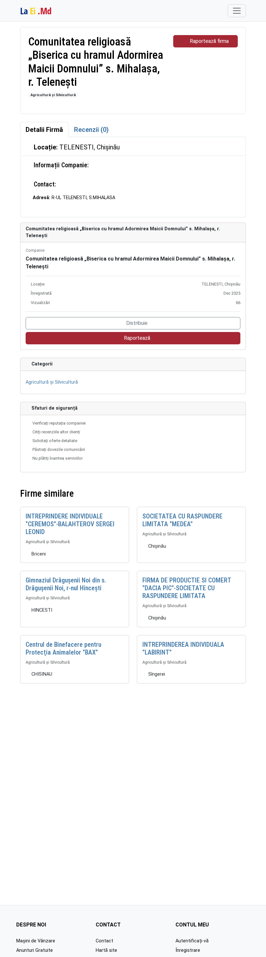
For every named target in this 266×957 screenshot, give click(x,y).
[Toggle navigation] (237, 10)
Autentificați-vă (192, 941)
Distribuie (137, 323)
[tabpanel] (133, 176)
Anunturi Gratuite (34, 950)
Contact (104, 941)
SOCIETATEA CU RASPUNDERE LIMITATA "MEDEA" (182, 520)
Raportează (137, 338)
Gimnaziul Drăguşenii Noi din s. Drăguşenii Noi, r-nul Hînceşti (66, 584)
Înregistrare (187, 950)
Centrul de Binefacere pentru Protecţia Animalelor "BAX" (63, 648)
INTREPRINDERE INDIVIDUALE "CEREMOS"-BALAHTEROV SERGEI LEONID (70, 524)
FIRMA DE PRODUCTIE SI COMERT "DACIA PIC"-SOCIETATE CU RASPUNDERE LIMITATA (186, 588)
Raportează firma (209, 41)
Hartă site (106, 950)
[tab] (44, 129)
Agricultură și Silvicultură (53, 95)
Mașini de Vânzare (35, 941)
